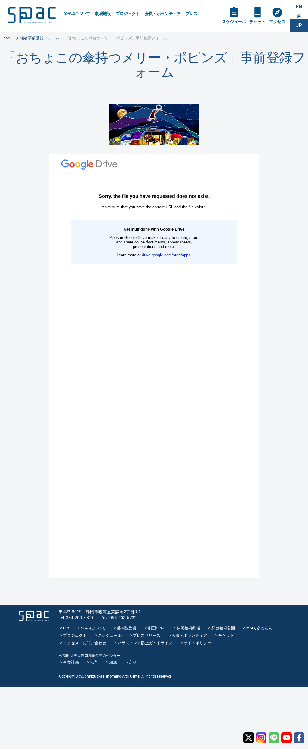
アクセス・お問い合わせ (84, 643)
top (66, 628)
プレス (192, 13)
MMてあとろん (259, 628)
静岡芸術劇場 (188, 628)
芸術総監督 (127, 628)
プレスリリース (146, 635)
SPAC (32, 15)
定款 (133, 662)
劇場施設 (103, 13)
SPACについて (77, 13)
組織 (113, 662)
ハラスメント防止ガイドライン (145, 643)
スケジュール (234, 21)
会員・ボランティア (163, 13)
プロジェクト (128, 13)
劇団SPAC (156, 628)
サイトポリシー (197, 643)
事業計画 (71, 662)
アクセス (277, 21)
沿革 (94, 662)
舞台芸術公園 (223, 628)
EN (299, 6)
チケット (257, 21)
